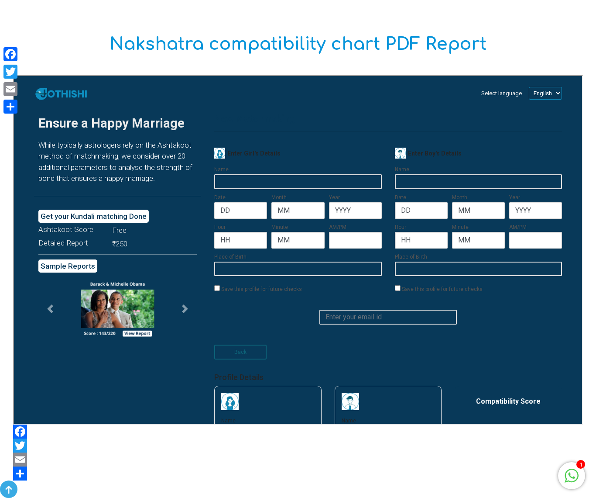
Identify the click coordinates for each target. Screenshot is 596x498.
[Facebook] (298, 432)
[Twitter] (298, 446)
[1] (572, 475)
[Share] (298, 474)
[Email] (298, 460)
